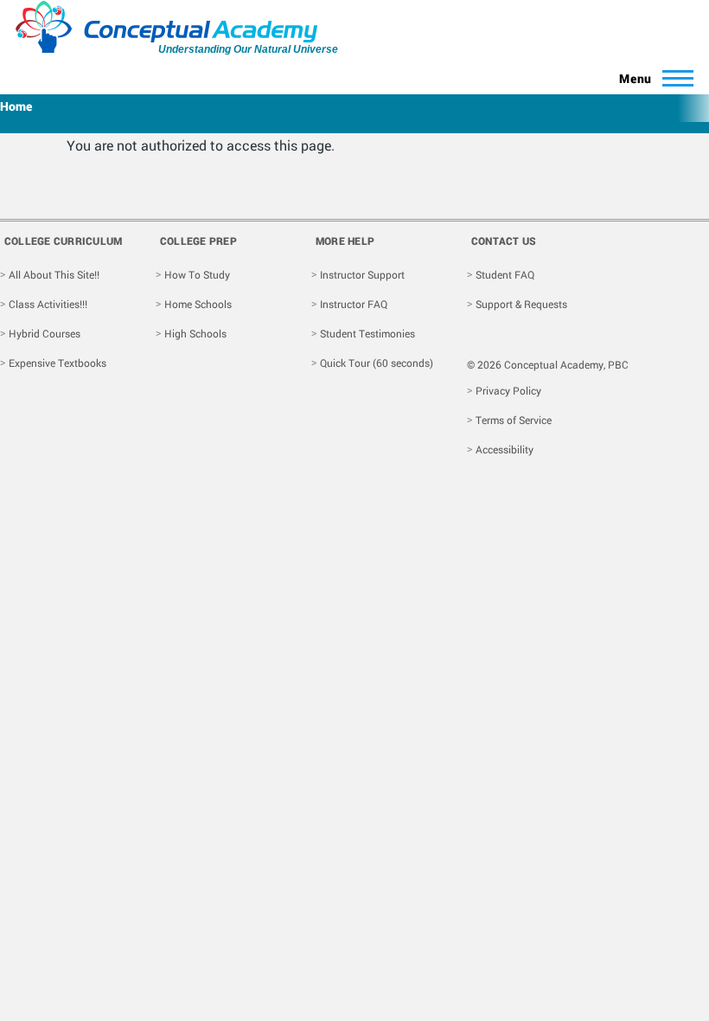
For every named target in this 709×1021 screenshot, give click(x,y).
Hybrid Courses (44, 333)
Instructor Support (362, 274)
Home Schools (198, 304)
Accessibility (504, 449)
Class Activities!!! (48, 304)
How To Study (197, 274)
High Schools (195, 333)
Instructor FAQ (353, 304)
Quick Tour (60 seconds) (376, 362)
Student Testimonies (367, 333)
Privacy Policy (508, 390)
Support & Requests (521, 304)
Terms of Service (514, 420)
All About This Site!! (54, 274)
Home (16, 106)
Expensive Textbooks (57, 362)
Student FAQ (505, 274)
